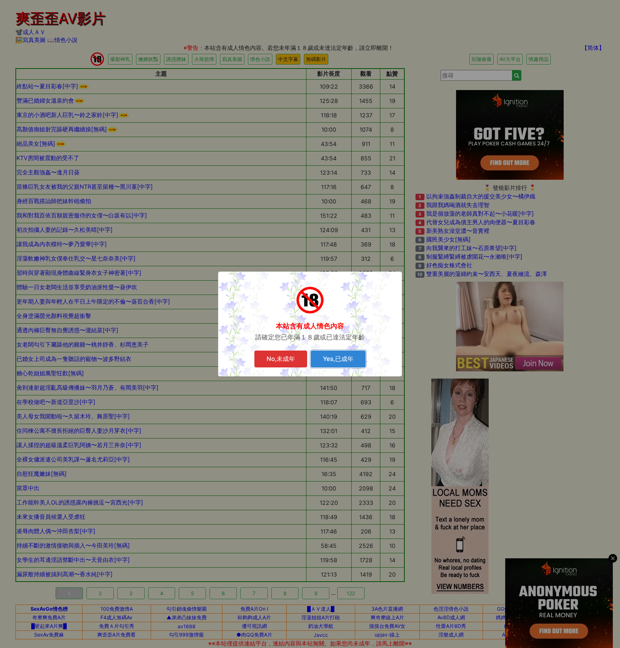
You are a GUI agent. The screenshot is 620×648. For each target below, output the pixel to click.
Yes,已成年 (338, 358)
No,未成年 (281, 358)
